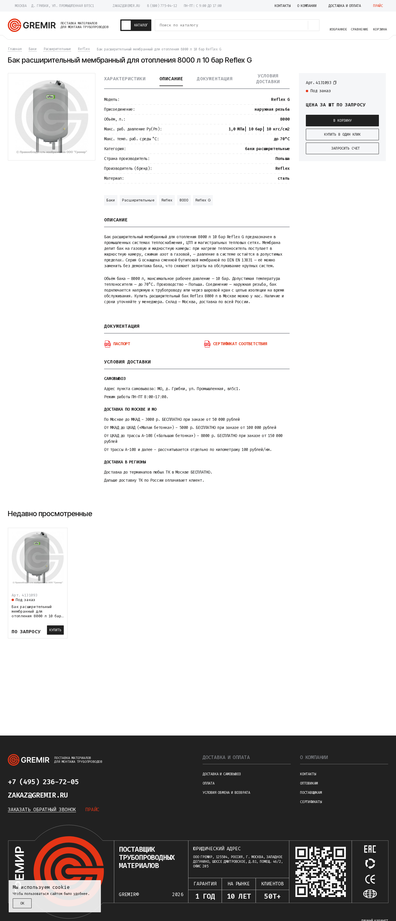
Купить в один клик (342, 134)
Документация (214, 79)
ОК (22, 903)
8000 (183, 200)
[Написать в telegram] (96, 782)
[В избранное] (376, 82)
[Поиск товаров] (313, 25)
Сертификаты (311, 802)
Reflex (166, 200)
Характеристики (125, 79)
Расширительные (138, 200)
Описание (171, 79)
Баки (110, 200)
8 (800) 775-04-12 (162, 5)
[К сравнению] (365, 82)
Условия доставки (268, 79)
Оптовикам (309, 783)
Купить (55, 630)
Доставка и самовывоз (222, 774)
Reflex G (203, 200)
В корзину (342, 120)
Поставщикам (311, 792)
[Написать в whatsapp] (110, 782)
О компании (314, 757)
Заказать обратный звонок (42, 810)
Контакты (308, 774)
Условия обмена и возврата (226, 792)
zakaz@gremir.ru (126, 5)
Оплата (209, 783)
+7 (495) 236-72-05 (43, 782)
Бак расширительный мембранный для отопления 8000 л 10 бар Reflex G (36, 613)
